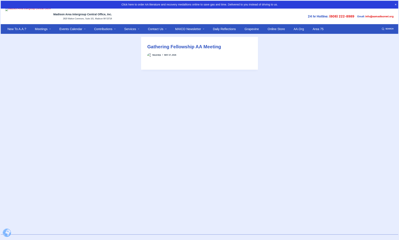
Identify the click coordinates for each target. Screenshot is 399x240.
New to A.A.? (16, 29)
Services (130, 29)
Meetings (41, 29)
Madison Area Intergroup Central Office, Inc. (82, 14)
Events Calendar (70, 29)
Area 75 (318, 29)
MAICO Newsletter (188, 29)
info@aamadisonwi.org (379, 16)
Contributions (103, 29)
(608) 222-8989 (341, 16)
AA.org (299, 29)
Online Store (276, 29)
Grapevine (252, 29)
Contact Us (155, 29)
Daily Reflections (224, 29)
